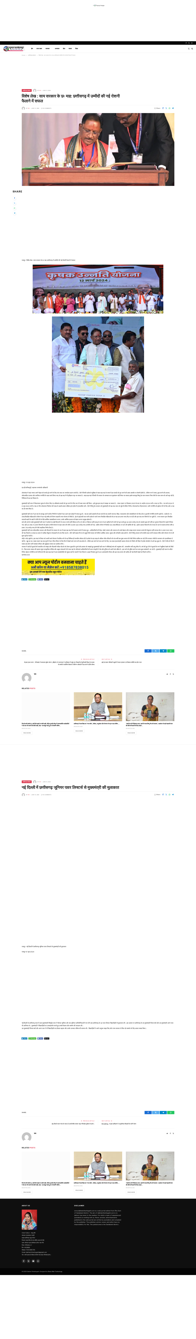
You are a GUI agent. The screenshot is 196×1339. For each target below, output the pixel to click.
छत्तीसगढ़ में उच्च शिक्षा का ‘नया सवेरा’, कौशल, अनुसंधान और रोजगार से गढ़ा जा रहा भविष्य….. (97, 723)
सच (40, 90)
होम (32, 48)
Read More (27, 733)
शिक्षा (76, 48)
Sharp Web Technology (55, 1271)
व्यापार (70, 48)
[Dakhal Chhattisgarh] (14, 48)
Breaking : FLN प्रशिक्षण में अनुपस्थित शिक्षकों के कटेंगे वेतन (119, 1124)
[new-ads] (58, 575)
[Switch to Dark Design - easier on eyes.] (189, 48)
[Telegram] (14, 213)
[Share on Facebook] (163, 108)
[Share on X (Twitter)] (166, 108)
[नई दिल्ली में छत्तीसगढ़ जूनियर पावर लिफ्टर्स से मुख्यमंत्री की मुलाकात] (98, 836)
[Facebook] (14, 198)
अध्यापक (57, 48)
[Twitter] (14, 203)
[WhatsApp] (14, 208)
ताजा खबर (39, 48)
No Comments (47, 108)
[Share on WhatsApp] (169, 108)
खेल (64, 48)
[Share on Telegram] (172, 108)
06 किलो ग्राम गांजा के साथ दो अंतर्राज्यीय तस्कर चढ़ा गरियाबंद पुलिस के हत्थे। (73, 1124)
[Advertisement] (98, 24)
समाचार (48, 48)
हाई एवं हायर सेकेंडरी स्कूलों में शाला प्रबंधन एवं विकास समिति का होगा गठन (122, 662)
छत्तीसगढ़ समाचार (27, 90)
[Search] (192, 48)
